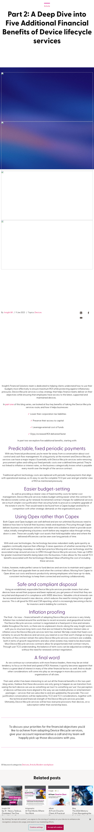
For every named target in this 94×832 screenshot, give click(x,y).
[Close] (90, 819)
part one (9, 404)
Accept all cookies (55, 827)
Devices (38, 313)
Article (47, 6)
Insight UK (8, 313)
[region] (47, 823)
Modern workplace (44, 765)
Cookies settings (36, 827)
